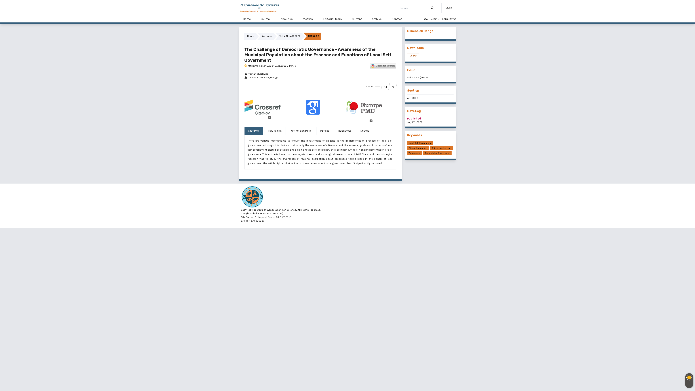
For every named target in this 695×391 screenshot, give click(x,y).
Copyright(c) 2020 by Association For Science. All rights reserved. (281, 209)
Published (414, 118)
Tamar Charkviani (258, 73)
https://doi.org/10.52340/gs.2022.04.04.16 (271, 65)
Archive (377, 19)
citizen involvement (441, 148)
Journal (266, 19)
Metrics (308, 19)
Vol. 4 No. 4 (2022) (289, 36)
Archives (267, 36)
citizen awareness (418, 148)
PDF (414, 56)
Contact (397, 19)
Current (357, 19)
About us (287, 19)
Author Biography (301, 131)
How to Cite (275, 131)
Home (247, 19)
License (365, 131)
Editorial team (332, 19)
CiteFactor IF (248, 217)
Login (449, 7)
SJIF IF (244, 220)
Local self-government (420, 143)
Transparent (415, 153)
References (344, 131)
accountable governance (437, 153)
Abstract (253, 131)
